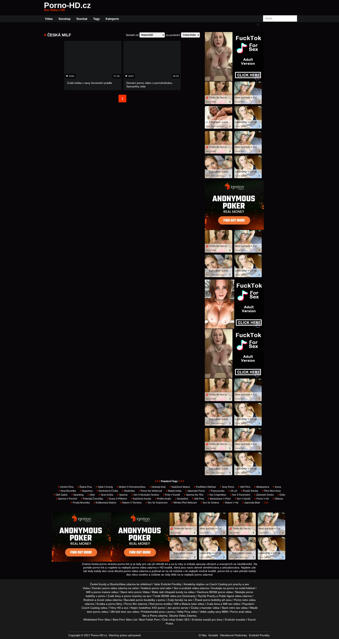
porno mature (102, 592)
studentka (128, 491)
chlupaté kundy (173, 592)
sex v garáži (243, 498)
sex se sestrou (210, 502)
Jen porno (173, 607)
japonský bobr (251, 502)
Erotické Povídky (259, 635)
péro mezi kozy (271, 491)
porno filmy (115, 603)
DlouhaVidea (118, 584)
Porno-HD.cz (67, 7)
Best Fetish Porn (149, 619)
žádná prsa (84, 487)
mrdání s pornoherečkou (131, 487)
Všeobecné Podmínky (233, 635)
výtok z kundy (104, 487)
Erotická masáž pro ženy (207, 619)
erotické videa (190, 588)
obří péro (244, 487)
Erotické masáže (235, 619)
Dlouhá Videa (177, 615)
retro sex (234, 607)
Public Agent (226, 596)
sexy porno (227, 487)
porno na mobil (236, 588)
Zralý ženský (175, 599)
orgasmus (86, 491)
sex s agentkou (216, 494)
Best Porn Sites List (125, 619)
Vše (266, 502)
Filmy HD (115, 607)
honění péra (66, 487)
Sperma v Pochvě (66, 498)
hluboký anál (157, 487)
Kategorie (112, 18)
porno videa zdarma (114, 588)
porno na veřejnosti (150, 491)
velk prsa (198, 498)
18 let (232, 491)
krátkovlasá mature (105, 502)
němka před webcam (184, 502)
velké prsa (158, 611)
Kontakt (213, 635)
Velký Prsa (183, 611)
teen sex (126, 611)
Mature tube (189, 603)
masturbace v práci (219, 498)
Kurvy (277, 487)
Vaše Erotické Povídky (167, 584)
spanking (77, 494)
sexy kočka (106, 494)
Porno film (130, 603)
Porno (153, 615)
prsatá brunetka (80, 502)
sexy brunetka (67, 491)
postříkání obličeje (205, 487)
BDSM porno (217, 592)
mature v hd (230, 502)
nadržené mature (180, 487)
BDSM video (169, 596)
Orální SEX (183, 619)
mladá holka (173, 491)
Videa (49, 18)
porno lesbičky (212, 599)
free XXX (151, 607)
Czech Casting (218, 584)
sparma (122, 494)
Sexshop (64, 18)
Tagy (96, 18)
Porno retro (241, 599)
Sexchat (81, 18)
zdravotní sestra (264, 494)
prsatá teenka (249, 491)
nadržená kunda (141, 498)
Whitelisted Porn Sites (96, 619)
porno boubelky (145, 599)
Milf (225, 603)
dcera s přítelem (117, 498)
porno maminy (133, 596)
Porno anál (237, 611)
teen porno (93, 611)
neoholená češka (107, 491)
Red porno (156, 603)
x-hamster (205, 607)
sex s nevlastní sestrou (145, 494)
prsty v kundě (171, 494)
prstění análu (163, 498)
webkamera (261, 487)
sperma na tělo (193, 494)
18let (91, 494)
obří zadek (60, 494)
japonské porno (195, 491)
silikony (278, 498)
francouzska (216, 491)
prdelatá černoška (92, 498)
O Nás (203, 635)
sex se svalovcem (157, 502)
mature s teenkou (131, 502)
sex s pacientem (240, 494)
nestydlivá (181, 498)
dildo (281, 494)
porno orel (158, 588)
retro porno (135, 592)
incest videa (104, 599)
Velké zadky (207, 611)
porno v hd (261, 498)
